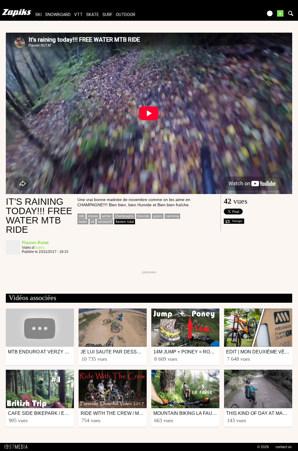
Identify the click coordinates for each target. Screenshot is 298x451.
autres (40, 248)
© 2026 (263, 447)
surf (107, 14)
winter (106, 216)
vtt (78, 14)
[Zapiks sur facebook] (246, 15)
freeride (143, 216)
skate (92, 14)
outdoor (125, 14)
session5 (105, 222)
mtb (81, 216)
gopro (157, 216)
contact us (284, 447)
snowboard (58, 14)
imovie (93, 216)
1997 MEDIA (17, 447)
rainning (172, 216)
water (83, 222)
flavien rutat (125, 222)
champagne (124, 216)
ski (38, 14)
